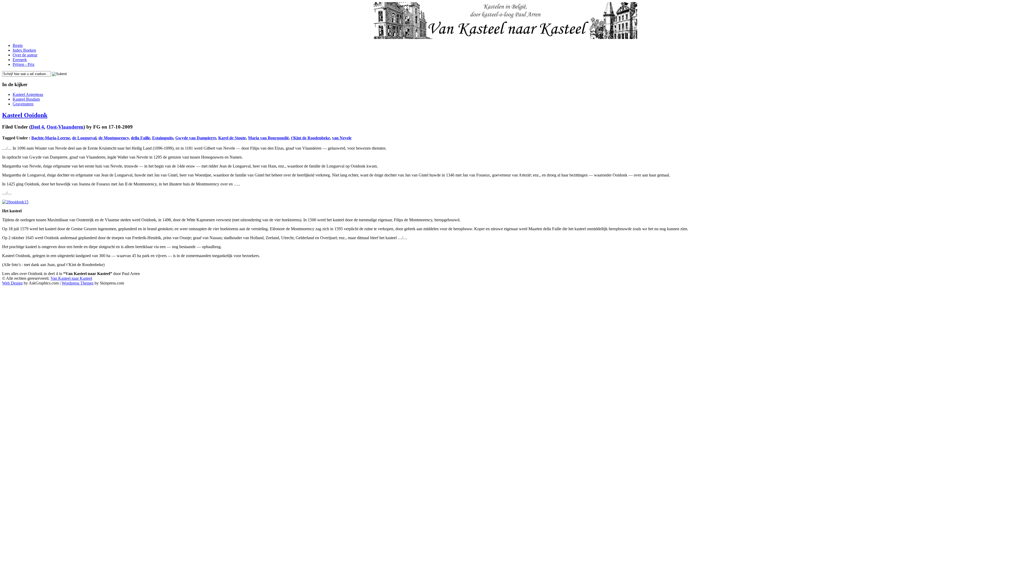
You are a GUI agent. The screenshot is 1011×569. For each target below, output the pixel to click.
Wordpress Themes (77, 283)
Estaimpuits (162, 138)
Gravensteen (23, 104)
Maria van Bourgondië (268, 138)
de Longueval (84, 138)
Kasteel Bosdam (26, 99)
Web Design (12, 283)
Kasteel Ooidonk (24, 115)
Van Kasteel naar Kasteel (71, 278)
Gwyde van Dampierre (195, 138)
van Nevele (341, 138)
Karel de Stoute (232, 138)
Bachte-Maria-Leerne (50, 138)
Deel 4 (37, 127)
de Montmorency (113, 138)
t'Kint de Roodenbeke (310, 138)
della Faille (140, 138)
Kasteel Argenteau (28, 94)
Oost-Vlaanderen (65, 127)
